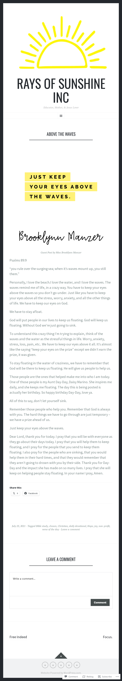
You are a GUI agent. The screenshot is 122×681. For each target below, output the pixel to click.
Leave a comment (70, 529)
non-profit (104, 526)
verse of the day (50, 529)
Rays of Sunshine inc (61, 90)
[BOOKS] (77, 665)
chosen (53, 526)
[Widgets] (61, 655)
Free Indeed (18, 637)
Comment (100, 602)
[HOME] (45, 665)
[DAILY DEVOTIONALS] (53, 665)
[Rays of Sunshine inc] (61, 43)
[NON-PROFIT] (69, 665)
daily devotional (77, 526)
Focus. (107, 637)
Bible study (42, 526)
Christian (63, 526)
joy (95, 526)
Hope (90, 526)
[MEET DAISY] (61, 665)
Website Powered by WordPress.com (61, 672)
